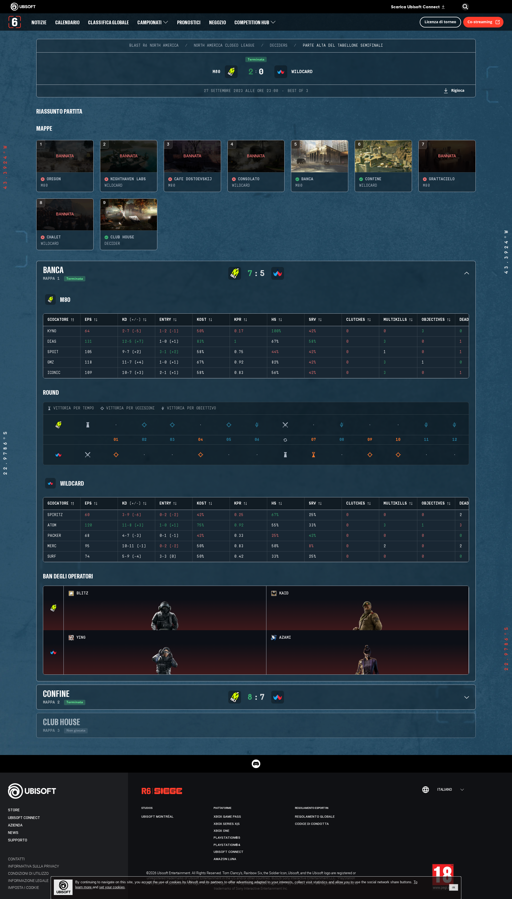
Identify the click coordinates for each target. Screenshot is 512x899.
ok (453, 887)
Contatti (16, 858)
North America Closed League (224, 45)
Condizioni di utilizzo (28, 873)
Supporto (17, 840)
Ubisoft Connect (24, 818)
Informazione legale (28, 880)
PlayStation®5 (227, 838)
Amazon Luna (225, 859)
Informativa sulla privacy (33, 866)
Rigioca (457, 90)
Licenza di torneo (440, 21)
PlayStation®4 (227, 845)
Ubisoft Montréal (157, 816)
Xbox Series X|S (227, 824)
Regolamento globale (315, 816)
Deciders (278, 45)
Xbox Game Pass (227, 816)
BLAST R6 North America (154, 45)
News (13, 833)
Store (14, 810)
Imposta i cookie (23, 887)
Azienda (15, 825)
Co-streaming (479, 21)
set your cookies (112, 887)
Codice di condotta (312, 824)
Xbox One (221, 831)
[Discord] (256, 763)
